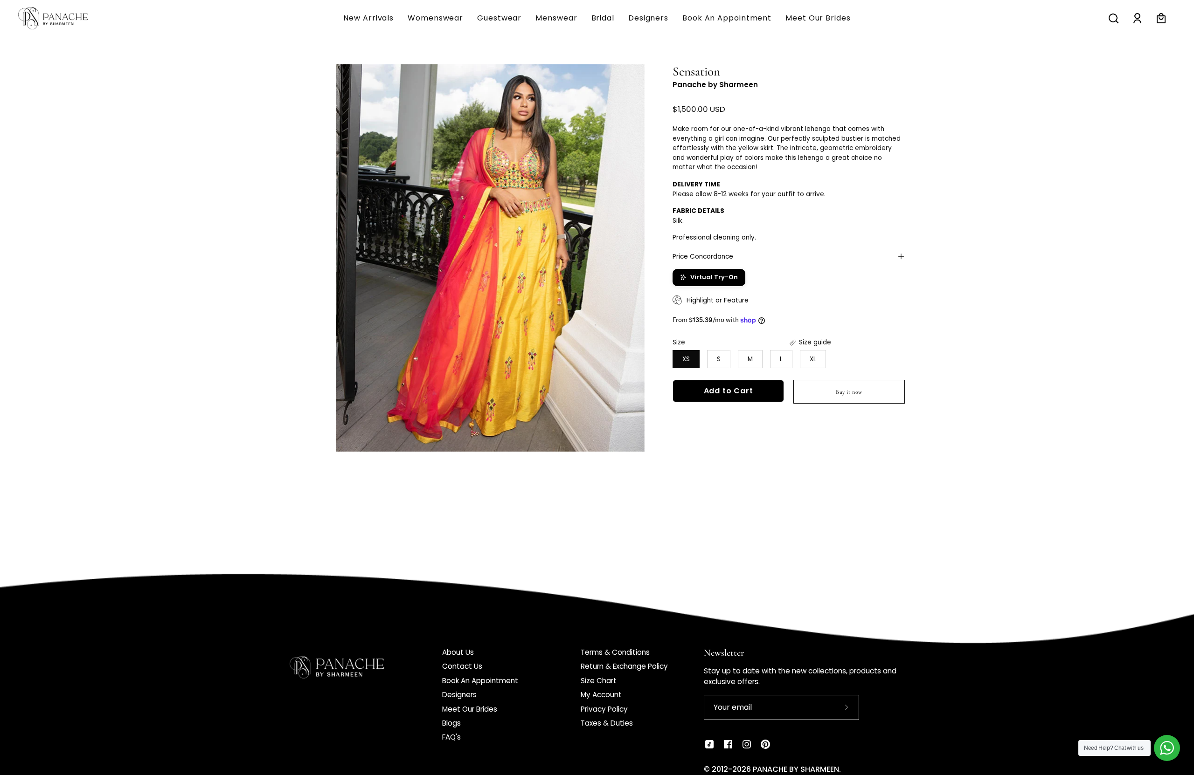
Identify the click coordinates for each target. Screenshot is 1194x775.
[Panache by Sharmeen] (63, 18)
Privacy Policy (604, 709)
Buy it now (849, 391)
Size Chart (599, 681)
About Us (458, 652)
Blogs (451, 723)
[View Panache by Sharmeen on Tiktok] (709, 744)
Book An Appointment (480, 681)
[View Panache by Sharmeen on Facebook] (728, 744)
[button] (556, 18)
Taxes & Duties (607, 723)
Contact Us (462, 666)
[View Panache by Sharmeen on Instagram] (746, 744)
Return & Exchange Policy (624, 666)
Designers (459, 695)
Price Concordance (703, 256)
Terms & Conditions (615, 652)
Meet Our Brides (469, 709)
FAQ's (451, 737)
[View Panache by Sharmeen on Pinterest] (765, 744)
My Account (601, 695)
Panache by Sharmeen (715, 84)
